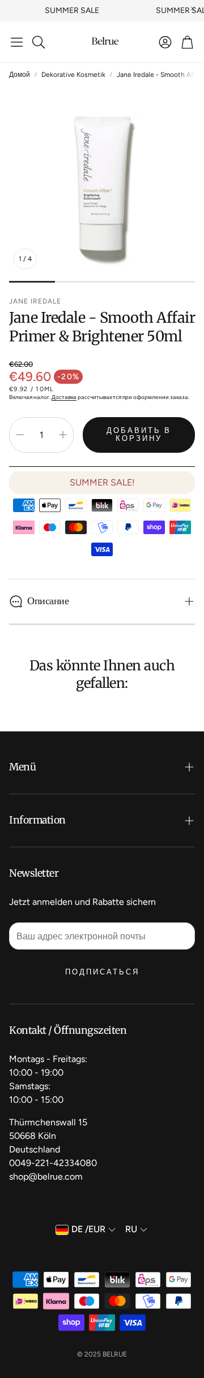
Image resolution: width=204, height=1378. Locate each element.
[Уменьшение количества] (20, 434)
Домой (19, 75)
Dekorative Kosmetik (73, 75)
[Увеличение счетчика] (63, 434)
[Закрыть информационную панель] (192, 8)
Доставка (64, 397)
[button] (16, 42)
